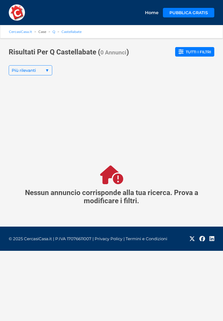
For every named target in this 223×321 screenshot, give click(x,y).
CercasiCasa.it (20, 32)
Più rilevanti (30, 70)
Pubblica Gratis (188, 12)
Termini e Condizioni (146, 238)
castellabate (71, 32)
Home (152, 12)
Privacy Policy (110, 238)
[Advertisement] (111, 125)
